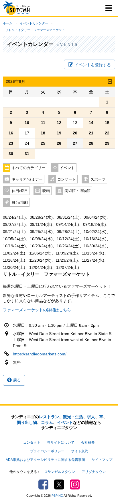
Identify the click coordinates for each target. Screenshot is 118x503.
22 (107, 133)
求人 (91, 416)
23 (11, 143)
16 (11, 133)
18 (43, 133)
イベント (67, 168)
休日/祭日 (20, 191)
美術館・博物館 (77, 191)
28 (91, 143)
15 (107, 122)
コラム (47, 422)
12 (59, 122)
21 (91, 133)
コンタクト (31, 443)
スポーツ (98, 179)
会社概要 (88, 443)
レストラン (49, 416)
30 (11, 153)
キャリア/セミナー (27, 179)
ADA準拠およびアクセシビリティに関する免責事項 (45, 460)
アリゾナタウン (94, 472)
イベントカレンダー (34, 23)
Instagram (75, 484)
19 (59, 133)
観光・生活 (73, 416)
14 (91, 122)
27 (75, 143)
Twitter (59, 484)
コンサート (66, 179)
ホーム (7, 23)
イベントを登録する (93, 64)
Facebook (43, 484)
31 (27, 153)
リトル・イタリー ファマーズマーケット (35, 30)
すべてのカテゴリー (28, 168)
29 (107, 143)
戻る (16, 380)
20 (75, 133)
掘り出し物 (27, 422)
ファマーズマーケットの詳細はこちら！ (39, 310)
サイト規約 (79, 451)
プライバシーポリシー (47, 451)
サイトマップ (102, 460)
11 (43, 122)
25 (43, 143)
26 (59, 143)
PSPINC (57, 495)
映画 (46, 191)
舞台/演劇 (20, 203)
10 (27, 122)
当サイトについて (60, 443)
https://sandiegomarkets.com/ (39, 354)
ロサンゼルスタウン (59, 472)
